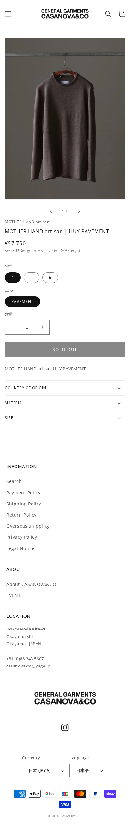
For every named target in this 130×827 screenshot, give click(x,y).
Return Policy (21, 515)
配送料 (21, 250)
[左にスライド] (51, 211)
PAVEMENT (22, 301)
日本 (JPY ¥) (39, 770)
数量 (9, 314)
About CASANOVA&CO (31, 584)
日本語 (82, 770)
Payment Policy (23, 493)
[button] (8, 14)
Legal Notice (20, 548)
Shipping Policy (23, 504)
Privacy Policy (21, 537)
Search (14, 481)
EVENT (13, 595)
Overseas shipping (27, 526)
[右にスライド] (79, 211)
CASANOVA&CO (71, 816)
